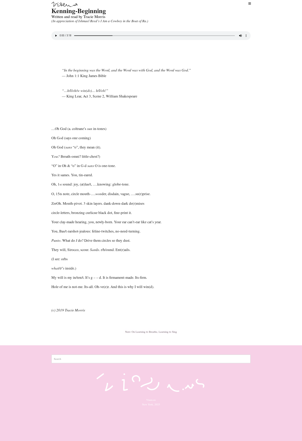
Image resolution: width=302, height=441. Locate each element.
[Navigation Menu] (249, 3)
